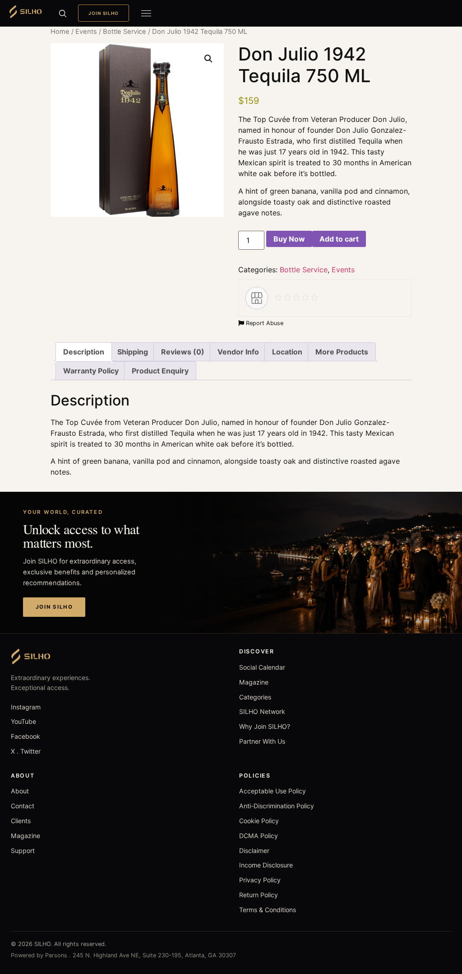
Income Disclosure (266, 865)
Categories (255, 697)
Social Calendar (262, 667)
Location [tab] (287, 351)
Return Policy (258, 895)
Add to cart (339, 238)
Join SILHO (103, 13)
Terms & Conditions (267, 909)
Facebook (25, 736)
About (20, 791)
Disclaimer (254, 850)
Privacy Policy (260, 880)
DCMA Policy (258, 835)
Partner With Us (262, 741)
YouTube (23, 721)
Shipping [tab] (132, 351)
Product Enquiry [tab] (160, 370)
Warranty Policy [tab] (91, 370)
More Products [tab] (341, 351)
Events (86, 32)
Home (60, 32)
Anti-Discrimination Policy (276, 806)
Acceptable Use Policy (272, 791)
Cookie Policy (259, 821)
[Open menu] (146, 13)
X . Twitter (26, 751)
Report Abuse (263, 323)
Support (23, 850)
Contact (22, 806)
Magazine (253, 682)
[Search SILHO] (62, 13)
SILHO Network (262, 711)
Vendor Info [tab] (238, 351)
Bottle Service (124, 32)
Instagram (26, 707)
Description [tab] (83, 351)
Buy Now (289, 238)
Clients (21, 821)
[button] (208, 59)
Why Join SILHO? (264, 726)
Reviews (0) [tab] (182, 351)
